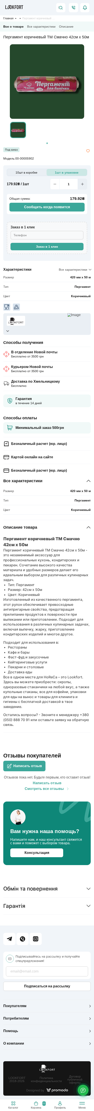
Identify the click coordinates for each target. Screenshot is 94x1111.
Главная (8, 18)
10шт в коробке (26, 172)
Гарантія (14, 906)
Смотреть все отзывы (44, 789)
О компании (13, 1043)
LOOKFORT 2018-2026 (17, 1079)
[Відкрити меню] (82, 1104)
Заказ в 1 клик (47, 246)
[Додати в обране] (88, 151)
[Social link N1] (9, 939)
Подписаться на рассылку (47, 986)
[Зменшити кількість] (55, 184)
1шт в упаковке (66, 172)
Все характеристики (41, 26)
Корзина (38, 1105)
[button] (18, 130)
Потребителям (16, 1018)
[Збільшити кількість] (82, 184)
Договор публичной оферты (74, 1079)
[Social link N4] (36, 939)
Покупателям (14, 1006)
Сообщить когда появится (47, 207)
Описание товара (20, 527)
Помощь (10, 1031)
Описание (66, 26)
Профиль (60, 1107)
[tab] (47, 143)
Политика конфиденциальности (46, 1079)
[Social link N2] (22, 939)
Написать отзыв (27, 766)
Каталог (13, 1107)
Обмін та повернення (30, 888)
